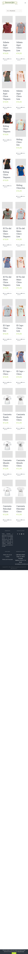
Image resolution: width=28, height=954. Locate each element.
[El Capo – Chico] (7, 357)
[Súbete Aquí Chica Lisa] (20, 76)
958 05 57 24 (23, 560)
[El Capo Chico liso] (7, 311)
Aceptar (14, 953)
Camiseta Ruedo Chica (20, 417)
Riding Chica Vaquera (6, 175)
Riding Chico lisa (19, 142)
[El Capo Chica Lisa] (20, 311)
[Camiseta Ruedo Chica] (20, 400)
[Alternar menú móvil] (25, 2)
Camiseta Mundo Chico (7, 463)
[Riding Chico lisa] (20, 125)
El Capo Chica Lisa (19, 328)
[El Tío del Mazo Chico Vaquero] (7, 214)
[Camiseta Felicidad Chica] (20, 491)
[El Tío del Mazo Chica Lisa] (20, 262)
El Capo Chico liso (6, 328)
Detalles (10, 58)
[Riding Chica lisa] (20, 171)
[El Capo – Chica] (20, 357)
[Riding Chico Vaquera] (7, 118)
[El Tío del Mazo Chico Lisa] (20, 214)
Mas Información (21, 951)
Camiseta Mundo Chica (20, 463)
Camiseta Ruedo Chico (7, 417)
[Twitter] (19, 533)
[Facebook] (17, 533)
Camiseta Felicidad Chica (20, 509)
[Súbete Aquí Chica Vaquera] (7, 76)
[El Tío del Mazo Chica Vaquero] (7, 262)
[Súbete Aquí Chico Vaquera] (7, 28)
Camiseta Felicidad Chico (7, 509)
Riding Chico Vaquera (6, 129)
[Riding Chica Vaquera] (7, 164)
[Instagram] (23, 533)
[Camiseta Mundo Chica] (20, 446)
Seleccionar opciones (5, 59)
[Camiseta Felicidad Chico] (7, 491)
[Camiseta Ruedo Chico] (7, 400)
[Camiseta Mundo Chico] (7, 446)
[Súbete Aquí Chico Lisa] (20, 28)
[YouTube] (21, 533)
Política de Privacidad (7, 559)
